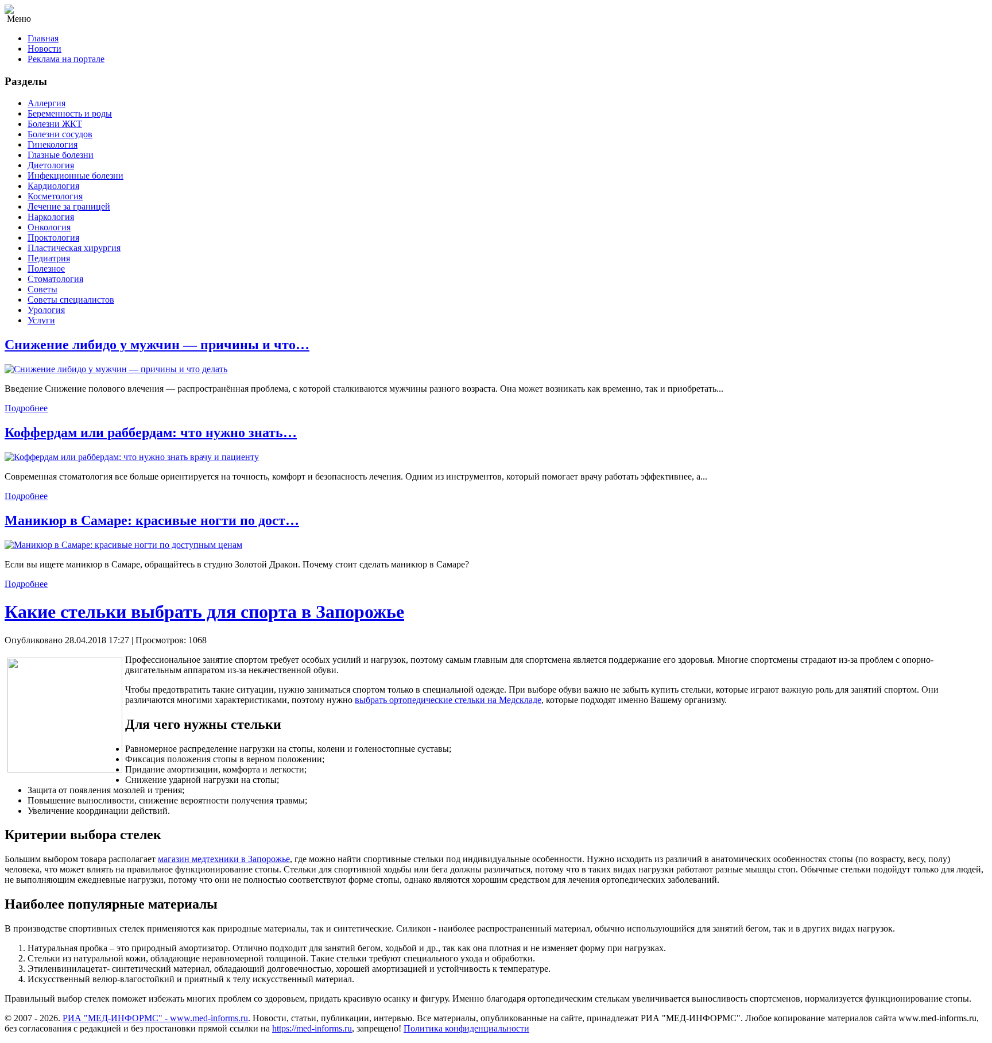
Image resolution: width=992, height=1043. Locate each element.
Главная (43, 38)
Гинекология (53, 144)
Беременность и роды (70, 113)
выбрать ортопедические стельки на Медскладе (448, 700)
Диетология (51, 165)
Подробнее (26, 408)
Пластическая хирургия (74, 248)
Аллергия (46, 103)
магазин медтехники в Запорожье (224, 859)
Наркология (51, 217)
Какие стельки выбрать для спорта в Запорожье (204, 611)
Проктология (53, 237)
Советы (42, 289)
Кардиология (53, 186)
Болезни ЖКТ (55, 124)
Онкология (49, 227)
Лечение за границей (69, 206)
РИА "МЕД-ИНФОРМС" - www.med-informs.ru (155, 1018)
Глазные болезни (61, 155)
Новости (44, 48)
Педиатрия (49, 258)
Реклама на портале (66, 59)
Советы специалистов (71, 299)
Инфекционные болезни (75, 175)
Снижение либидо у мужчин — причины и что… (157, 344)
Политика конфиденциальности (466, 1028)
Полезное (46, 268)
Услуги (41, 320)
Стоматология (55, 279)
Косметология (55, 196)
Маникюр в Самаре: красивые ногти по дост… (152, 520)
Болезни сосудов (60, 134)
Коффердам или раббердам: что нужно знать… (151, 432)
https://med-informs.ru (312, 1028)
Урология (46, 310)
